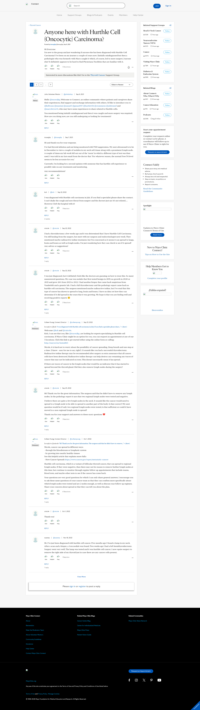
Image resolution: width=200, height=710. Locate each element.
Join (157, 6)
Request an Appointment (140, 671)
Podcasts (147, 114)
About (28, 621)
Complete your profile (157, 278)
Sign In (168, 5)
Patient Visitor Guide (84, 635)
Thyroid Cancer (35, 25)
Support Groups (74, 15)
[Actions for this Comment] (132, 121)
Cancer (146, 52)
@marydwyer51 (51, 109)
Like (46, 68)
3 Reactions (66, 67)
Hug (58, 68)
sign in (72, 586)
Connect (35, 4)
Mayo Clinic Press (83, 630)
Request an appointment (157, 152)
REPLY (46, 128)
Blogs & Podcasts (94, 15)
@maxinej (58, 106)
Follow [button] (167, 31)
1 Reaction (65, 208)
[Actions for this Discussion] (132, 67)
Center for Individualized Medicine (88, 625)
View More (81, 577)
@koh (52, 192)
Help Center (138, 15)
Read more (157, 235)
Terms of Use (30, 694)
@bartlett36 (88, 106)
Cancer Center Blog (83, 621)
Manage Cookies (53, 694)
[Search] (69, 5)
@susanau (56, 538)
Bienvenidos (157, 310)
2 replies (47, 219)
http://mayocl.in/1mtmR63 (56, 343)
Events (111, 15)
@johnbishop (68, 94)
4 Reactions (66, 491)
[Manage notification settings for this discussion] (128, 67)
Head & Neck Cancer (152, 30)
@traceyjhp (55, 99)
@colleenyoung (75, 322)
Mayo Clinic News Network (138, 621)
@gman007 (77, 106)
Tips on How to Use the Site (157, 254)
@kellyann (49, 106)
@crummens (100, 106)
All (170, 25)
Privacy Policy (42, 694)
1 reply (46, 261)
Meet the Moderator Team (35, 630)
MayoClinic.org (31, 681)
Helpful (52, 68)
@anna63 (68, 106)
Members (123, 15)
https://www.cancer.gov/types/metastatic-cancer (86, 459)
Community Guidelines (33, 639)
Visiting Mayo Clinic (151, 61)
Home (59, 15)
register (82, 586)
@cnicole (56, 228)
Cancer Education (150, 105)
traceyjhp (56, 44)
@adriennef (111, 106)
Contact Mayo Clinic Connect (36, 653)
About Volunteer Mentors (34, 635)
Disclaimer (29, 644)
